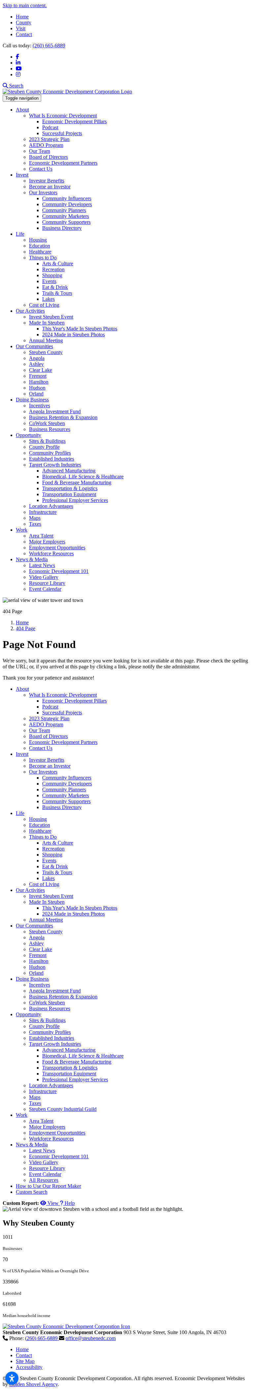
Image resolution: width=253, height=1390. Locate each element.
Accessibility (29, 1367)
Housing (38, 240)
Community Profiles (50, 453)
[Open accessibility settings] (11, 1378)
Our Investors (43, 192)
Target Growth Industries (55, 464)
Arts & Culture (57, 263)
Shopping (52, 275)
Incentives (39, 405)
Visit (20, 28)
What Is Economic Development (63, 115)
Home (22, 16)
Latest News (42, 565)
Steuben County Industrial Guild (63, 1109)
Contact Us (40, 169)
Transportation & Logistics (70, 488)
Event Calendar (45, 589)
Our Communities (34, 346)
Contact (24, 34)
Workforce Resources (51, 553)
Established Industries (51, 459)
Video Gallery (43, 577)
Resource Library (47, 583)
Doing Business (32, 399)
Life (20, 234)
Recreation (53, 269)
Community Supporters (66, 222)
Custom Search (31, 1192)
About (22, 109)
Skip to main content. (25, 5)
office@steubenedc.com (91, 1338)
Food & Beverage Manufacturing (76, 482)
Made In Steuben (47, 322)
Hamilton (38, 382)
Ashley (36, 364)
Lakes (48, 299)
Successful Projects (62, 133)
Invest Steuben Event (51, 317)
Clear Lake (40, 370)
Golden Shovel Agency (33, 1384)
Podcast (50, 127)
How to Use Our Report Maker (48, 1186)
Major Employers (47, 541)
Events (49, 281)
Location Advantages (51, 506)
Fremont (37, 376)
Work (21, 530)
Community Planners (64, 210)
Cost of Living (44, 305)
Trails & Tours (57, 293)
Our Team (39, 151)
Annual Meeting (46, 340)
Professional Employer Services (75, 500)
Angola (36, 358)
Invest (22, 175)
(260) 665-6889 (49, 45)
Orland (36, 393)
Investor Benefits (46, 180)
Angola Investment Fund (55, 411)
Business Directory (62, 228)
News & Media (32, 559)
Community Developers (67, 204)
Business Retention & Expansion (63, 417)
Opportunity (28, 435)
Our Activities (30, 311)
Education (39, 246)
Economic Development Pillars (74, 121)
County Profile (44, 447)
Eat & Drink (55, 287)
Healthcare (40, 251)
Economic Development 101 (59, 571)
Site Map (25, 1361)
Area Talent (41, 536)
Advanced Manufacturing (69, 470)
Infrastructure (43, 512)
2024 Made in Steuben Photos (73, 334)
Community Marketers (65, 216)
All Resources (43, 1180)
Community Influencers (66, 198)
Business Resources (49, 429)
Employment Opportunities (57, 547)
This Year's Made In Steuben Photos (79, 328)
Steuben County (46, 352)
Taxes (35, 524)
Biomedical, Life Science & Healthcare (83, 476)
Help (69, 1203)
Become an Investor (49, 186)
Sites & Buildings (47, 441)
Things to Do (43, 257)
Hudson (37, 388)
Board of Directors (48, 157)
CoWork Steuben (47, 423)
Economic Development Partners (63, 163)
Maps (35, 518)
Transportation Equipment (69, 494)
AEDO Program (46, 145)
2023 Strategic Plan (49, 139)
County (23, 22)
